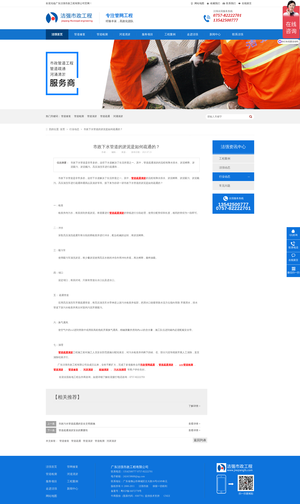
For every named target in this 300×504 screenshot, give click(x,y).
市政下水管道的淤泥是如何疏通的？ (103, 129)
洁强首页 (51, 466)
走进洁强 (51, 488)
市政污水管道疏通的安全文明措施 (77, 423)
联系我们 (231, 3)
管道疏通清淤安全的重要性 (73, 430)
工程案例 (224, 158)
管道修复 (66, 116)
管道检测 (79, 116)
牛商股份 (116, 496)
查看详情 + (194, 423)
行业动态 (74, 129)
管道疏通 (105, 116)
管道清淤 (92, 116)
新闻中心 (72, 488)
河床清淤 (111, 441)
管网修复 (72, 466)
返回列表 (200, 440)
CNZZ (167, 496)
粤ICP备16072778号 (131, 491)
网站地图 (199, 3)
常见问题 (224, 185)
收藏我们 (215, 3)
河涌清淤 (118, 116)
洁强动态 (224, 167)
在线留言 (247, 3)
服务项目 (51, 481)
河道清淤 (72, 474)
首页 (63, 129)
